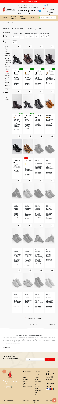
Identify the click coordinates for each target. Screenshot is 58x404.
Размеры (31, 6)
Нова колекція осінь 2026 (29, 1)
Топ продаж (7, 98)
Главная (5, 22)
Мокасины (7, 53)
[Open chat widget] (54, 400)
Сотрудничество (27, 386)
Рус (45, 7)
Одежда (5, 17)
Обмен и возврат (25, 380)
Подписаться (50, 359)
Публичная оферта (36, 401)
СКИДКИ (7, 89)
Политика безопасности (27, 401)
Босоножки (8, 60)
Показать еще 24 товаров (34, 318)
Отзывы (35, 7)
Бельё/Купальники (23, 17)
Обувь (32, 17)
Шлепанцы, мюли (8, 63)
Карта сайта (49, 400)
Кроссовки (8, 48)
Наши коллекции (8, 93)
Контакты (20, 6)
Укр (45, 5)
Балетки (7, 57)
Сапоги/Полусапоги (8, 74)
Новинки (7, 85)
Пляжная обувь (7, 67)
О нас (25, 6)
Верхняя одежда (13, 17)
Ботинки (7, 71)
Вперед (51, 324)
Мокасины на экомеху (7, 80)
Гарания (25, 383)
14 (36, 324)
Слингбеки (8, 59)
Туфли (6, 51)
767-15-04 (22, 12)
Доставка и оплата (23, 7)
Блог (30, 7)
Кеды (6, 50)
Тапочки (7, 70)
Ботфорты (8, 77)
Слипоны (7, 55)
